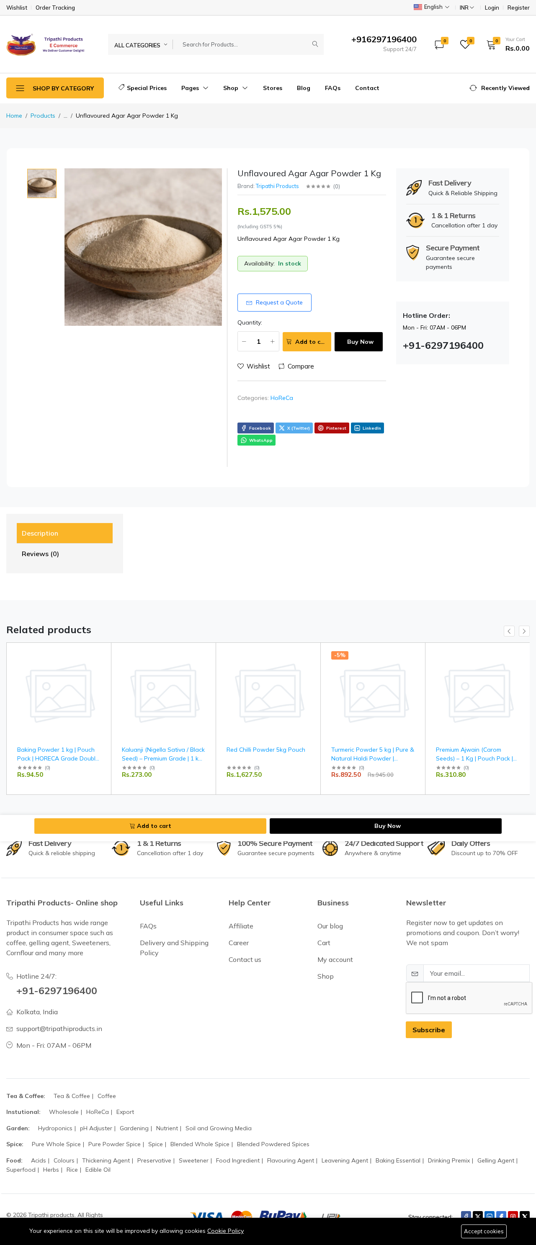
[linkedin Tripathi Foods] (489, 1216)
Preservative (154, 1160)
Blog (303, 88)
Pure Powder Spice (114, 1144)
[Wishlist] (101, 665)
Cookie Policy (225, 1231)
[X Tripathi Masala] (525, 1216)
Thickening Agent (106, 1160)
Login (492, 7)
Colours (64, 1160)
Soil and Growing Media (219, 1128)
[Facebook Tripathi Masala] (501, 1216)
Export (125, 1112)
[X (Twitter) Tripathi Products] (478, 1216)
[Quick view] (101, 654)
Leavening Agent (345, 1160)
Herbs (51, 1169)
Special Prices (147, 88)
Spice (155, 1144)
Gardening (134, 1128)
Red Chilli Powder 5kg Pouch (266, 749)
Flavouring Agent (290, 1160)
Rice (72, 1169)
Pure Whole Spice (56, 1144)
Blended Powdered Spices (273, 1144)
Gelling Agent (495, 1160)
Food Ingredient (238, 1160)
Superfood (21, 1169)
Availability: (259, 263)
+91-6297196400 (56, 990)
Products (43, 115)
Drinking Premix (449, 1160)
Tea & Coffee (72, 1096)
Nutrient (167, 1128)
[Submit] (315, 44)
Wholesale (64, 1112)
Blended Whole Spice (199, 1144)
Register (519, 7)
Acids (38, 1160)
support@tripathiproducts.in (59, 1028)
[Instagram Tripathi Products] (513, 1216)
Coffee (107, 1096)
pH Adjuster (96, 1128)
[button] (505, 44)
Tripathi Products (277, 186)
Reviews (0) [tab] (40, 553)
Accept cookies (484, 1231)
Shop (231, 88)
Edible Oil (98, 1169)
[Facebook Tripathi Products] (466, 1216)
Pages (191, 88)
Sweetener (194, 1160)
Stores (272, 88)
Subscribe (428, 1030)
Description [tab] (40, 533)
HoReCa (282, 398)
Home (14, 115)
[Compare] (101, 676)
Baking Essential (398, 1160)
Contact (367, 88)
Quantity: (249, 322)
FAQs (332, 88)
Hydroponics (55, 1128)
